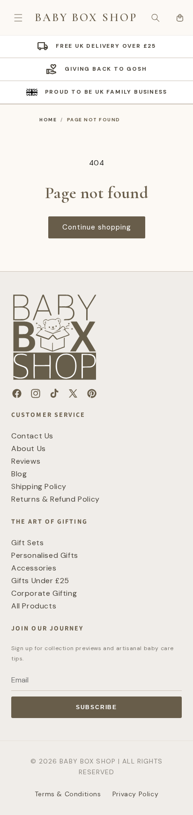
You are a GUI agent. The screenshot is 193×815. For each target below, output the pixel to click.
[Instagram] (35, 393)
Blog (19, 474)
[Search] (155, 17)
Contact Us (32, 436)
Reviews (25, 461)
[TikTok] (54, 393)
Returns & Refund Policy (55, 499)
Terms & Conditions (68, 794)
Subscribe (96, 707)
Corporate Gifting (44, 593)
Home (48, 120)
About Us (28, 448)
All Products (33, 606)
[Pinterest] (91, 393)
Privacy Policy (135, 794)
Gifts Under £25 (40, 580)
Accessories (34, 568)
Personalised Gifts (44, 555)
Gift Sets (27, 543)
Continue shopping (96, 227)
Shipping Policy (39, 486)
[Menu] (18, 17)
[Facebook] (16, 393)
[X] (73, 393)
